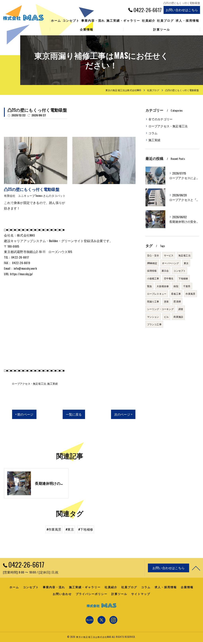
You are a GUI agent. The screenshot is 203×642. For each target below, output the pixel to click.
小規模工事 (153, 278)
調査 (180, 309)
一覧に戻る (74, 414)
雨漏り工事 (153, 301)
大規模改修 (163, 286)
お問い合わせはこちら (182, 10)
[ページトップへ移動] (196, 568)
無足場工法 (184, 255)
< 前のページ (24, 414)
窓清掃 (177, 301)
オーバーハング (170, 263)
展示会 (165, 270)
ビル (166, 316)
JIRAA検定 (152, 263)
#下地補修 (85, 529)
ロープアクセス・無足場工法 (29, 383)
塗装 (166, 301)
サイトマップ (140, 594)
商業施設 (178, 316)
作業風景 (190, 293)
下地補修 (183, 278)
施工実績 (52, 383)
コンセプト (179, 270)
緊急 (149, 286)
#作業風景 (54, 529)
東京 (186, 263)
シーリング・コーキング (160, 309)
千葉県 (187, 286)
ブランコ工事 (154, 324)
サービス (169, 255)
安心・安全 (153, 255)
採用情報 (152, 270)
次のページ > (123, 414)
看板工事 (176, 293)
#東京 (70, 529)
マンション (153, 316)
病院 (175, 286)
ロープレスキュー (157, 293)
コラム (153, 133)
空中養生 (169, 278)
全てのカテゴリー (160, 119)
